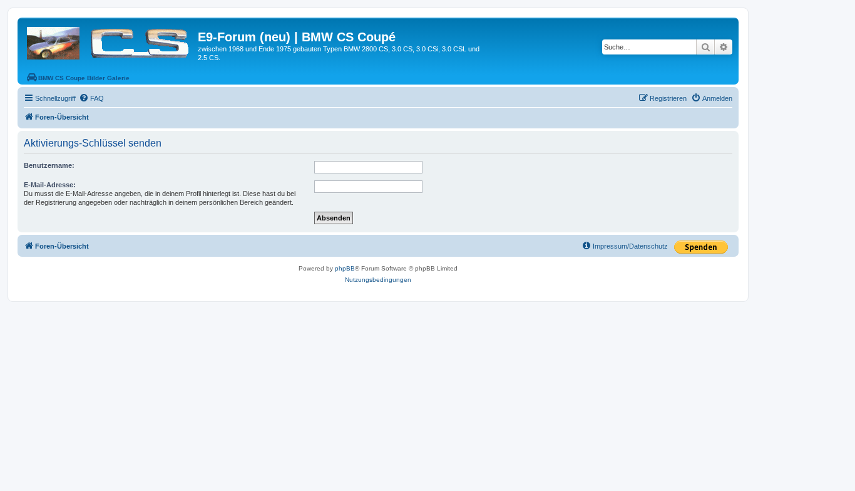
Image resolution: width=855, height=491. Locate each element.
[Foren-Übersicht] (109, 41)
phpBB (345, 268)
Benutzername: (49, 165)
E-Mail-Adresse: (50, 185)
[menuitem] (91, 98)
